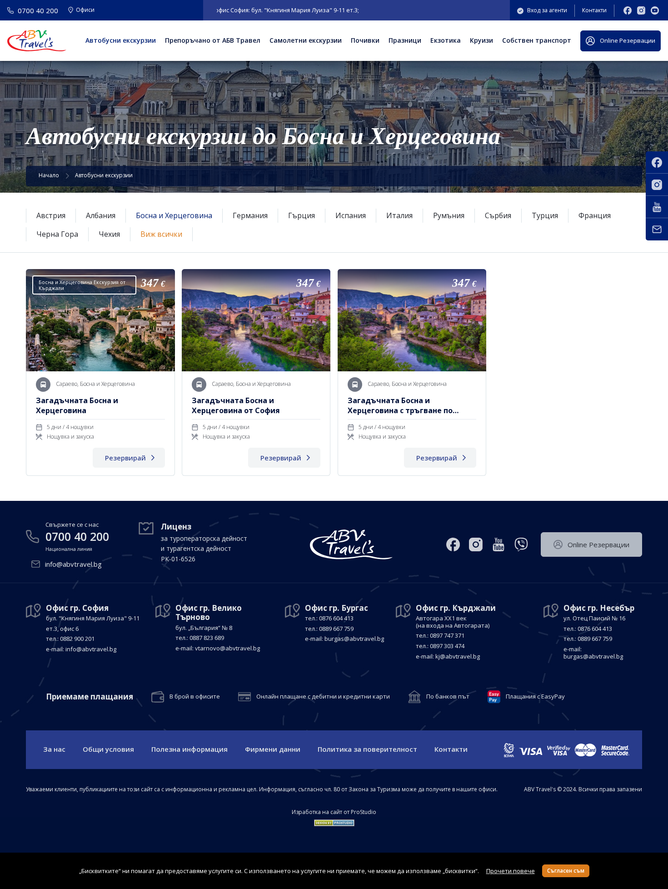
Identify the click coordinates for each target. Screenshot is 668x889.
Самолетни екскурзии (305, 40)
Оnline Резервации (627, 40)
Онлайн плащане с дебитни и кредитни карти (323, 696)
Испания (350, 215)
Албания (100, 215)
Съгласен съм (565, 870)
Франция (594, 215)
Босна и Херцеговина (174, 215)
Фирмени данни (272, 749)
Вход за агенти (547, 10)
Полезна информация (189, 749)
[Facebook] (627, 10)
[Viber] (521, 544)
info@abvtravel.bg (73, 564)
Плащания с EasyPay (535, 696)
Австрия (50, 215)
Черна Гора (57, 234)
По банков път (447, 696)
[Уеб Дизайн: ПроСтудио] (334, 820)
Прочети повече (510, 871)
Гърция (301, 215)
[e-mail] (657, 229)
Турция (545, 215)
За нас (54, 749)
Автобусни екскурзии (120, 40)
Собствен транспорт (536, 40)
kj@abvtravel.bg (457, 656)
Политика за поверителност (367, 749)
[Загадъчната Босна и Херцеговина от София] (256, 372)
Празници (405, 40)
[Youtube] (655, 10)
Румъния (448, 215)
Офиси (85, 10)
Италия (399, 215)
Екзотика (445, 40)
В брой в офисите (194, 696)
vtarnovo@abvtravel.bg (227, 648)
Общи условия (108, 749)
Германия (250, 215)
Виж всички (161, 234)
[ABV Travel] (36, 40)
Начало (49, 175)
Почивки (365, 40)
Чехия (109, 234)
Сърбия (498, 215)
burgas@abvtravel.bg (354, 638)
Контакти (594, 10)
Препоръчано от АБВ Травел (212, 40)
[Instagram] (641, 10)
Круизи (481, 40)
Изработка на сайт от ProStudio (334, 812)
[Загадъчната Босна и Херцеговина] (100, 372)
